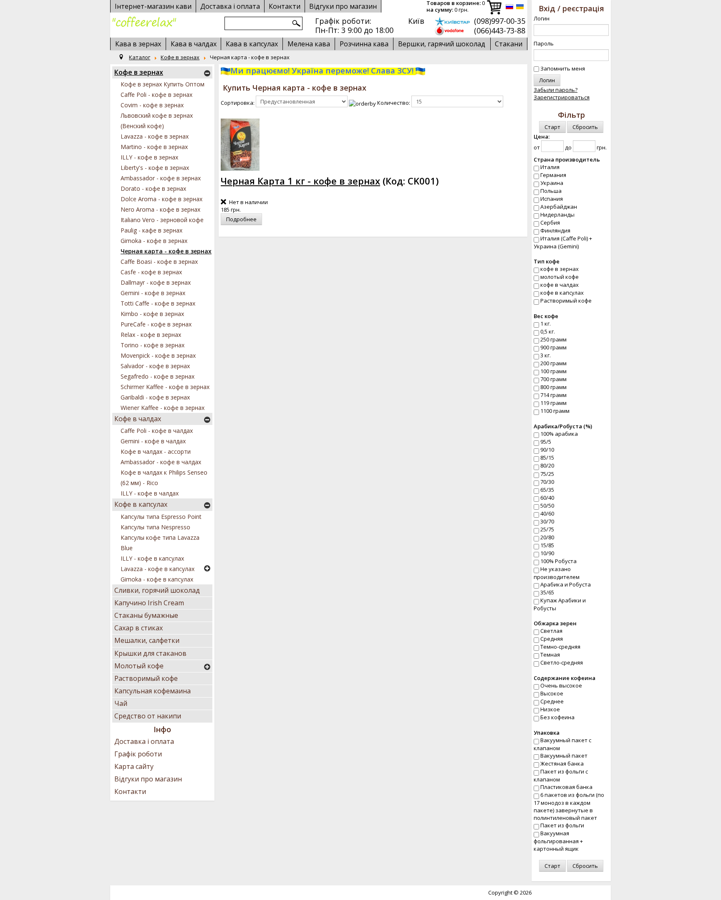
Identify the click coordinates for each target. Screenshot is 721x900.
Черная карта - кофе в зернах (166, 251)
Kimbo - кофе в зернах (152, 314)
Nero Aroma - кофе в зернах (160, 209)
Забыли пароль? (555, 90)
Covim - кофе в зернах (152, 105)
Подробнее (241, 219)
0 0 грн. (455, 6)
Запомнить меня (562, 68)
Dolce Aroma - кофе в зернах (161, 199)
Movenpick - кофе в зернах (158, 355)
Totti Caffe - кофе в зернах (158, 303)
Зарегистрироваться (562, 97)
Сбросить (585, 127)
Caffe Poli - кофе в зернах (156, 95)
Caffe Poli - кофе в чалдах (157, 431)
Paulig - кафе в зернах (151, 230)
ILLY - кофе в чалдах (150, 493)
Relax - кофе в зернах (151, 335)
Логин (542, 18)
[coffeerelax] (144, 22)
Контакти (130, 791)
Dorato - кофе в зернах (153, 188)
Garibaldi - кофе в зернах (155, 397)
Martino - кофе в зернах (154, 147)
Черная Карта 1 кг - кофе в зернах (300, 180)
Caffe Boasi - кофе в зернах (159, 261)
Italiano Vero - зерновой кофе (162, 220)
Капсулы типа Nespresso (155, 527)
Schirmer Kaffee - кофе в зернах (165, 387)
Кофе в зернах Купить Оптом (162, 84)
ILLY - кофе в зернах (149, 157)
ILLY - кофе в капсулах (152, 558)
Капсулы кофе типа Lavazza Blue (160, 542)
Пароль (544, 43)
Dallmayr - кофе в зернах (156, 282)
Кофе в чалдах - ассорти (156, 451)
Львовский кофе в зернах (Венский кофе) (157, 120)
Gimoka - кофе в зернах (154, 241)
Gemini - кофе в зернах (153, 293)
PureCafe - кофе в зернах (156, 324)
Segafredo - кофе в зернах (157, 376)
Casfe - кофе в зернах (151, 272)
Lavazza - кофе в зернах (155, 136)
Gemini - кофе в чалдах (153, 441)
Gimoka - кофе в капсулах (157, 579)
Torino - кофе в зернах (152, 345)
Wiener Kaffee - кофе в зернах (162, 408)
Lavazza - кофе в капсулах (157, 569)
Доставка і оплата (144, 741)
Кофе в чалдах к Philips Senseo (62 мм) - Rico (164, 477)
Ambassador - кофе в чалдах (161, 462)
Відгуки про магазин (343, 6)
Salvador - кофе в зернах (155, 366)
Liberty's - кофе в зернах (155, 168)
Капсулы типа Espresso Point (161, 517)
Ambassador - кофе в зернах (161, 178)
